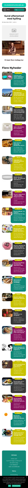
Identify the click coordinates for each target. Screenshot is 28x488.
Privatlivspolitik (16, 485)
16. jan (18, 277)
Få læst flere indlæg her (14, 60)
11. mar (18, 107)
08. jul (18, 157)
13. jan (18, 430)
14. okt (18, 140)
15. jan (18, 327)
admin (15, 22)
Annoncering (14, 474)
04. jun (18, 73)
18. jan (18, 174)
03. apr (18, 90)
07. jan (18, 124)
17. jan (18, 226)
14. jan (18, 378)
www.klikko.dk (15, 466)
